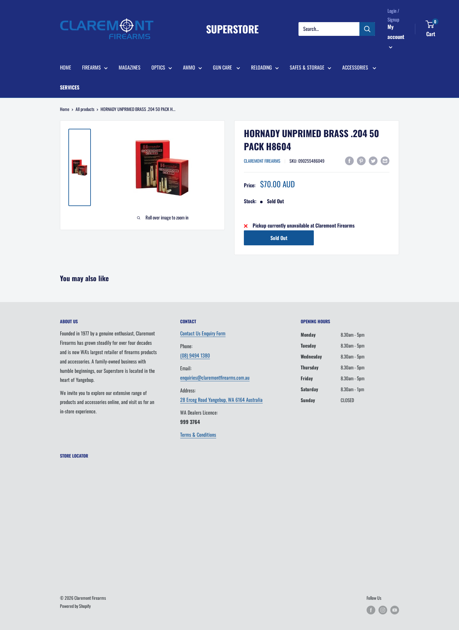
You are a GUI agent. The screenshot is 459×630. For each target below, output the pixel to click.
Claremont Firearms (262, 160)
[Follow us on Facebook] (371, 609)
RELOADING (261, 67)
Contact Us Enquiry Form (202, 333)
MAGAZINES (130, 67)
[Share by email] (385, 160)
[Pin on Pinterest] (361, 160)
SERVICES (69, 87)
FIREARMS (91, 67)
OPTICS (158, 67)
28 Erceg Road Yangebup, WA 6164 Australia (221, 399)
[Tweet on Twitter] (373, 160)
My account (395, 32)
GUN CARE (223, 67)
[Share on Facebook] (349, 160)
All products (85, 109)
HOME (65, 67)
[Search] (367, 29)
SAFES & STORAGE (307, 67)
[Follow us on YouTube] (394, 609)
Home (64, 109)
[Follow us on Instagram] (382, 609)
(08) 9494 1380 (195, 355)
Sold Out (278, 238)
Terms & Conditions (198, 434)
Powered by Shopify (75, 606)
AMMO (189, 67)
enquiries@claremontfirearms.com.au (214, 377)
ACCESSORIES (355, 67)
